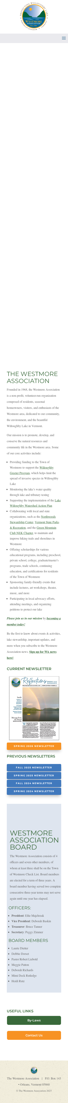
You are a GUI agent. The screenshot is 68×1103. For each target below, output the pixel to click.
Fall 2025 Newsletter (34, 767)
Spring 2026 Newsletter (34, 746)
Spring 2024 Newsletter (34, 791)
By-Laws (34, 1020)
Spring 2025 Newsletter (34, 775)
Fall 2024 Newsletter (34, 783)
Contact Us (34, 1035)
